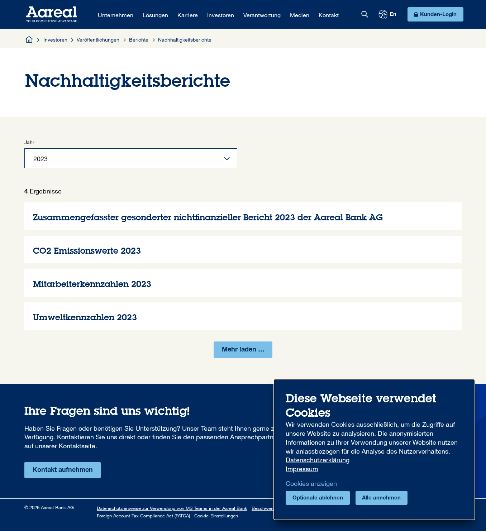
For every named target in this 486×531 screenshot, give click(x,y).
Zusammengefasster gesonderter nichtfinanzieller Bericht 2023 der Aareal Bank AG (243, 216)
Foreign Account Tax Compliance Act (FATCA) (143, 515)
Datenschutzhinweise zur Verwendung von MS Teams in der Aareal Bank (172, 508)
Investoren (55, 40)
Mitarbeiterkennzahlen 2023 (243, 283)
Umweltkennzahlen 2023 (243, 316)
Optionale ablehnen (317, 498)
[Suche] (364, 14)
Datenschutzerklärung (317, 460)
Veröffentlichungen (98, 40)
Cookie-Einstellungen (216, 515)
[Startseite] (29, 39)
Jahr (29, 142)
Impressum (302, 469)
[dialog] (374, 449)
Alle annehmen (381, 498)
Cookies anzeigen (311, 483)
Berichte (138, 40)
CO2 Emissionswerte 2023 (243, 249)
